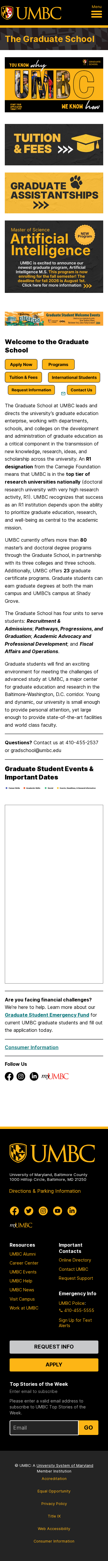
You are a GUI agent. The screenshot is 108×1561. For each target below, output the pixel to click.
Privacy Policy (54, 1503)
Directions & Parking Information (45, 1191)
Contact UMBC (73, 1269)
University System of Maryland (65, 1465)
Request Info (54, 1346)
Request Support (76, 1278)
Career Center (24, 1262)
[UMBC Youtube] (57, 1210)
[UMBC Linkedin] (72, 1210)
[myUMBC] (21, 1225)
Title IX (54, 1516)
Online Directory (75, 1259)
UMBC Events (23, 1271)
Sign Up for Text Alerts (75, 1323)
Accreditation (54, 1478)
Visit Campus (22, 1298)
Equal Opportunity (54, 1491)
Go (88, 1427)
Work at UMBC (24, 1307)
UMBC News (22, 1289)
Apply (54, 1364)
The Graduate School (49, 39)
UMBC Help (21, 1280)
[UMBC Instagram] (43, 1210)
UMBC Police (72, 1303)
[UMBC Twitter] (28, 1210)
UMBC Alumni (23, 1253)
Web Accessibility (54, 1528)
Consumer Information (31, 1047)
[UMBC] (31, 12)
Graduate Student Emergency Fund (47, 1015)
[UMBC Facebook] (14, 1210)
